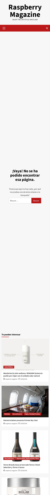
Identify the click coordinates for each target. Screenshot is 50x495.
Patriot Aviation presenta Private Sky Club (20, 420)
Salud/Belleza (8, 367)
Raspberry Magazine (25, 11)
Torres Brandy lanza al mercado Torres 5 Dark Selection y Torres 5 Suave (21, 466)
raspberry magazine (11, 379)
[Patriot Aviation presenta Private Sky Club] (25, 401)
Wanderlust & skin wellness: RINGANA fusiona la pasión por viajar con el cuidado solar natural (22, 374)
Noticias (7, 414)
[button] (4, 28)
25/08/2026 (23, 379)
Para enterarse (17, 414)
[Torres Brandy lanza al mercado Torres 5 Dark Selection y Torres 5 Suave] (25, 446)
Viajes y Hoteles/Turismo (32, 414)
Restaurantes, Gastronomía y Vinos (28, 459)
